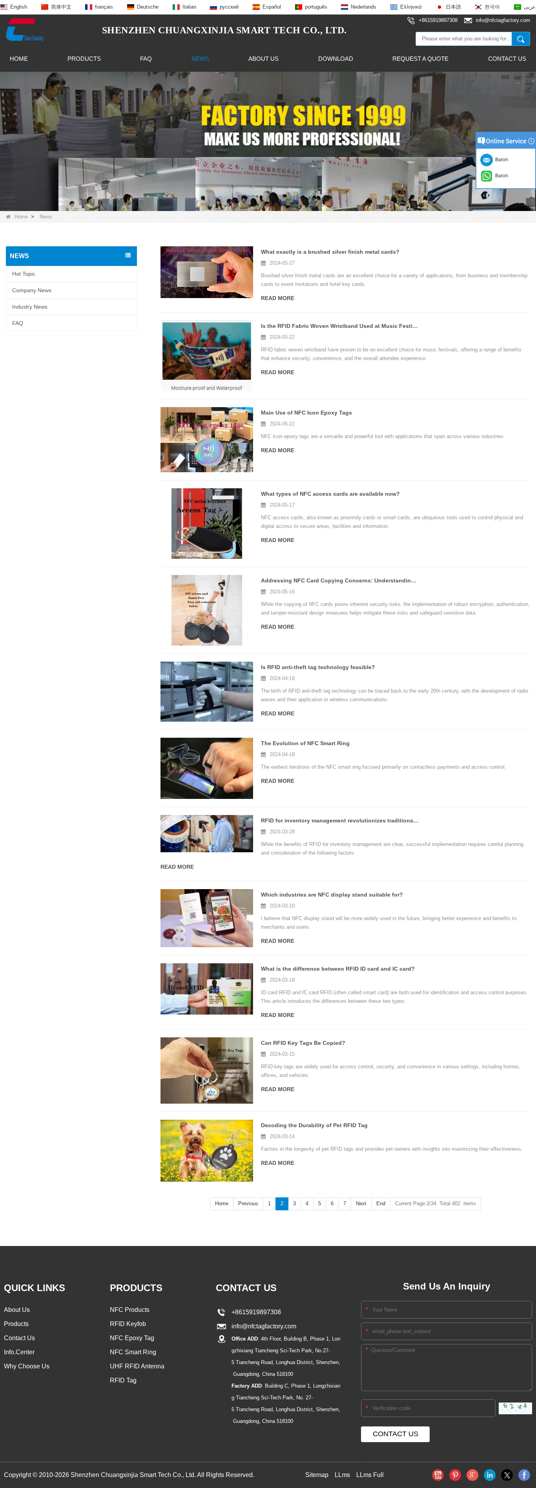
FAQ (146, 58)
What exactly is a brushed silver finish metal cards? (330, 252)
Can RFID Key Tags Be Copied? (303, 1043)
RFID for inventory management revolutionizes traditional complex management (340, 820)
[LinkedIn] (490, 1475)
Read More (277, 298)
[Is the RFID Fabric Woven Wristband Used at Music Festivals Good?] (206, 355)
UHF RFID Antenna (137, 1366)
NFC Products (129, 1309)
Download (335, 58)
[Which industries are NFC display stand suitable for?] (206, 918)
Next (361, 1203)
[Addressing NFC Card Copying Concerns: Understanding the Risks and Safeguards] (206, 610)
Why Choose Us (26, 1366)
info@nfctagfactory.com (262, 1326)
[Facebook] (524, 1475)
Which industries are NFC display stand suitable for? (332, 894)
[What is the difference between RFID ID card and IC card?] (206, 989)
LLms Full (370, 1475)
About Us (263, 58)
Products (84, 58)
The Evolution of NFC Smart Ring (305, 743)
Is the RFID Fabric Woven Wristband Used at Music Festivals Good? (340, 326)
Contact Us (507, 58)
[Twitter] (507, 1475)
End (380, 1203)
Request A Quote (420, 58)
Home (19, 58)
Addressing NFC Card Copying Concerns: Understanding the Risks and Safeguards (340, 580)
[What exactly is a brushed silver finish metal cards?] (206, 272)
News (200, 58)
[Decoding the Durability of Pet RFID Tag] (206, 1151)
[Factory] (268, 141)
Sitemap (316, 1475)
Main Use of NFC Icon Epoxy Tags (306, 412)
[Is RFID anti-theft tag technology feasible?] (206, 692)
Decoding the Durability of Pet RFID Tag (314, 1125)
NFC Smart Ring (133, 1352)
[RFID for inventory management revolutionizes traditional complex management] (206, 833)
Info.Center (19, 1352)
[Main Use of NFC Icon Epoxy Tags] (206, 439)
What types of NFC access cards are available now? (330, 494)
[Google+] (472, 1475)
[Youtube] (438, 1475)
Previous (248, 1203)
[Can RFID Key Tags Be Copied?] (206, 1070)
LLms (342, 1475)
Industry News (29, 307)
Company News (31, 290)
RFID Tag (123, 1380)
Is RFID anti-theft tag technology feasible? (318, 667)
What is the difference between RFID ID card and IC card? (338, 969)
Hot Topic (23, 274)
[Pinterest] (455, 1475)
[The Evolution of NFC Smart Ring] (206, 768)
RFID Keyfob (128, 1324)
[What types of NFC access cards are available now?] (206, 523)
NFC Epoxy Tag (132, 1338)
